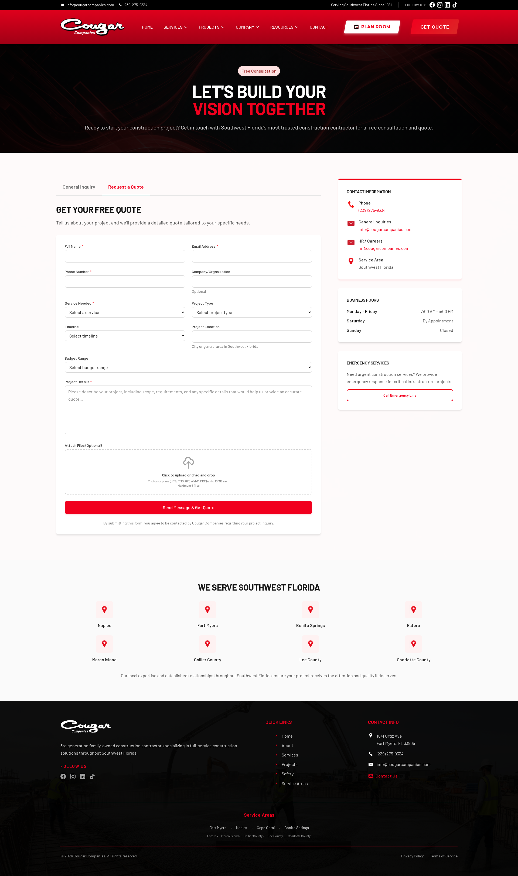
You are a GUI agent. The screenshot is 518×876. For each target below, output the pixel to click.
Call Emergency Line (400, 395)
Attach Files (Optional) (83, 445)
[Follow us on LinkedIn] (447, 5)
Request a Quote (126, 187)
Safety (288, 773)
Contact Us (386, 775)
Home (147, 26)
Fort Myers (217, 827)
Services (173, 26)
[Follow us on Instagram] (439, 5)
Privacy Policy (412, 856)
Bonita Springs (296, 827)
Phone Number (78, 271)
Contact (319, 26)
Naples (241, 827)
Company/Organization (211, 271)
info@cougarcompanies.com (386, 229)
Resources (282, 26)
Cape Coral (266, 827)
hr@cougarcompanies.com (384, 248)
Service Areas (295, 783)
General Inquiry (79, 187)
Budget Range (76, 358)
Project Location (206, 326)
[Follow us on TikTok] (455, 5)
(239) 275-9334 (372, 210)
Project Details (78, 381)
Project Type (202, 303)
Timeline (72, 326)
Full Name (74, 246)
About (287, 745)
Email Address (205, 246)
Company (245, 26)
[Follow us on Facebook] (432, 5)
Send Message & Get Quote (188, 507)
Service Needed (79, 303)
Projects (209, 26)
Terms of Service (444, 856)
